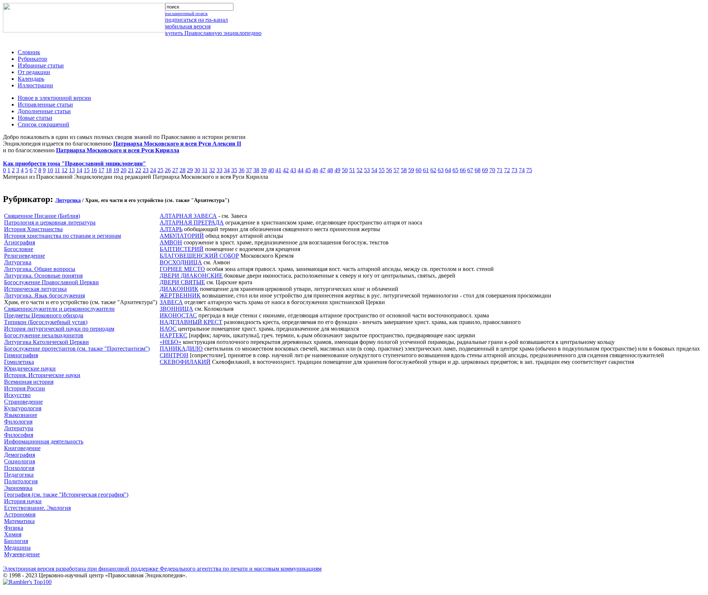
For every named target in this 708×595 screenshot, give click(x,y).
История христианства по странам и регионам (62, 236)
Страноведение (23, 402)
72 (507, 170)
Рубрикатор (32, 59)
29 (190, 170)
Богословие (18, 249)
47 (323, 170)
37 (249, 170)
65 (455, 170)
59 (411, 170)
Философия (18, 435)
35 (234, 170)
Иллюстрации (35, 85)
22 (138, 170)
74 (522, 170)
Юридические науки (30, 368)
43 (293, 170)
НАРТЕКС (173, 335)
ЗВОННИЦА (176, 309)
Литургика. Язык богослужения (44, 295)
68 (477, 170)
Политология (21, 481)
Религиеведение (24, 256)
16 (94, 170)
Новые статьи (35, 118)
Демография (19, 455)
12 (64, 170)
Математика (19, 521)
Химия (12, 534)
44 (300, 170)
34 (227, 170)
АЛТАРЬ (171, 229)
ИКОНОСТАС (178, 315)
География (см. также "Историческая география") (66, 494)
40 (271, 170)
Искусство (17, 395)
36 (241, 170)
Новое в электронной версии (54, 98)
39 (264, 170)
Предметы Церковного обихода (43, 315)
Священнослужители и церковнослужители (59, 309)
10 (50, 170)
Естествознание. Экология (37, 508)
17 (101, 170)
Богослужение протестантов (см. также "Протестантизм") (77, 348)
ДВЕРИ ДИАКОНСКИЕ (191, 275)
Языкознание (20, 415)
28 (182, 170)
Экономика (18, 488)
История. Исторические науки (42, 375)
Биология (16, 541)
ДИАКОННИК (179, 289)
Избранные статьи (41, 65)
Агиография (19, 242)
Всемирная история (28, 382)
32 (212, 170)
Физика (13, 528)
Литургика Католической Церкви (46, 342)
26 (168, 170)
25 (160, 170)
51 (352, 170)
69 (485, 170)
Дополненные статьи (44, 111)
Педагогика (19, 475)
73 (514, 170)
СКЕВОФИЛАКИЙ (185, 362)
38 (256, 170)
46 (315, 170)
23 (146, 170)
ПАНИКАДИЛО (181, 348)
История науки (23, 501)
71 (500, 170)
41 (278, 170)
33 (219, 170)
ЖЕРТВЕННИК (180, 295)
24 (153, 170)
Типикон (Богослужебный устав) (45, 322)
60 (418, 170)
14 (79, 170)
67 (470, 170)
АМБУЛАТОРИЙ (182, 236)
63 (441, 170)
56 (389, 170)
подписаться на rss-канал (196, 20)
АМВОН (171, 242)
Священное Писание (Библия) (42, 216)
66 (463, 170)
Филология (18, 421)
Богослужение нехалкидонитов (43, 335)
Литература (18, 428)
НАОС (168, 329)
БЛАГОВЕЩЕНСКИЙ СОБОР (199, 256)
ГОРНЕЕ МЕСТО (182, 269)
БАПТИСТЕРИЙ (182, 249)
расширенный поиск (186, 13)
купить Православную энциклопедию (213, 33)
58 (404, 170)
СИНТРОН (174, 355)
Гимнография (21, 355)
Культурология (22, 408)
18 (109, 170)
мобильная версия (188, 26)
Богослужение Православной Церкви (51, 282)
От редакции (34, 72)
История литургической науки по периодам (59, 329)
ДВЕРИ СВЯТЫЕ (182, 282)
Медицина (17, 547)
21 (131, 170)
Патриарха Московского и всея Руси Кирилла (117, 150)
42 (286, 170)
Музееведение (22, 554)
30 (197, 170)
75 (529, 170)
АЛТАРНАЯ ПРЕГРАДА (192, 222)
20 (123, 170)
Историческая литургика (35, 289)
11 (57, 170)
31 (205, 170)
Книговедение (22, 448)
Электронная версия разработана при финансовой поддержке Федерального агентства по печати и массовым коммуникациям (162, 569)
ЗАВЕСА (171, 302)
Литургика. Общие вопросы (39, 269)
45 (308, 170)
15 (87, 170)
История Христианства (33, 229)
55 (382, 170)
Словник (29, 52)
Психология (19, 468)
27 (175, 170)
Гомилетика (19, 362)
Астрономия (19, 514)
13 (72, 170)
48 (330, 170)
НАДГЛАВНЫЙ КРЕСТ (191, 322)
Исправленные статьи (45, 104)
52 (359, 170)
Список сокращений (43, 124)
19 (116, 170)
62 (433, 170)
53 (367, 170)
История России (24, 388)
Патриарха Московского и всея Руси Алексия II (177, 143)
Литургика (68, 200)
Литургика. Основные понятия (43, 275)
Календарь (31, 79)
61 (426, 170)
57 (396, 170)
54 (374, 170)
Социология (19, 461)
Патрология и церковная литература (50, 222)
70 (492, 170)
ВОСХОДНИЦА (181, 262)
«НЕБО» (170, 342)
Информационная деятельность (43, 441)
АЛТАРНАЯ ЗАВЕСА (188, 216)
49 (337, 170)
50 (345, 170)
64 (448, 170)
